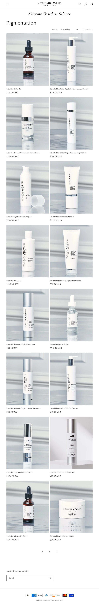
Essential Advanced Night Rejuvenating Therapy (68, 153)
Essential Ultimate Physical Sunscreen (20, 344)
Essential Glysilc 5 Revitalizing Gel (19, 217)
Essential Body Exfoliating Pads (62, 536)
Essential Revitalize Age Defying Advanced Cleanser (69, 89)
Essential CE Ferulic (13, 89)
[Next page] (56, 551)
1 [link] (42, 551)
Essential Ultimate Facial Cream (62, 217)
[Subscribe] (50, 578)
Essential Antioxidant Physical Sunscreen (65, 281)
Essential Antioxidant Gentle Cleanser (64, 408)
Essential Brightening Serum (17, 536)
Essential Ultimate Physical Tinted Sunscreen (23, 408)
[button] (8, 4)
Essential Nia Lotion (14, 281)
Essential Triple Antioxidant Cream (19, 472)
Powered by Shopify (57, 600)
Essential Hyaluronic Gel (59, 344)
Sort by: (55, 29)
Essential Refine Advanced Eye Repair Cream (23, 153)
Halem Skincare (45, 600)
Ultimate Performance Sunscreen (62, 472)
